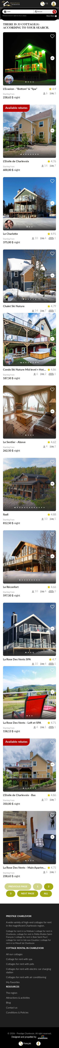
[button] (25, 81)
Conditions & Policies (17, 1012)
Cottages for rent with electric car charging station (28, 971)
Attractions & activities (18, 998)
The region (11, 993)
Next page (27, 893)
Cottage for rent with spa (19, 959)
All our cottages (14, 954)
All (46, 893)
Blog (8, 1002)
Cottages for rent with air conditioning (26, 977)
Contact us (11, 1007)
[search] (54, 12)
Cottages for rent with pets (20, 964)
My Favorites (13, 982)
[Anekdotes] (43, 1037)
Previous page (17, 886)
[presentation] (52, 58)
